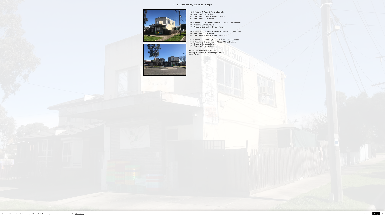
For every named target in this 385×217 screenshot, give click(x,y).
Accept (376, 214)
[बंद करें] (382, 213)
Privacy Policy (79, 214)
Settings (367, 214)
